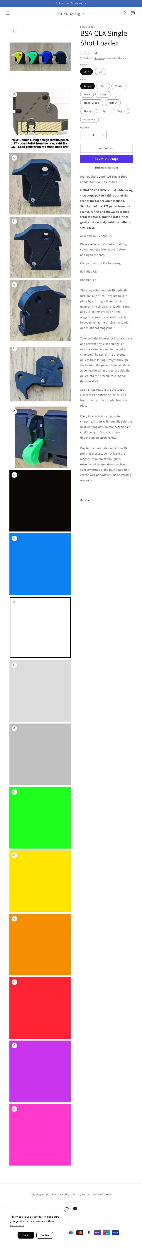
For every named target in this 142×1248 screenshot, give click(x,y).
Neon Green (91, 102)
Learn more (17, 1225)
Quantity (84, 127)
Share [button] (87, 500)
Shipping (99, 58)
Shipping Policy (39, 1194)
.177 (86, 71)
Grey (87, 94)
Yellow (113, 102)
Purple (121, 111)
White (119, 86)
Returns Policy (60, 1194)
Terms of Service (102, 1194)
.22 (100, 71)
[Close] (65, 1210)
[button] (8, 13)
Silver (102, 94)
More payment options (106, 167)
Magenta (89, 119)
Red (105, 111)
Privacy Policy (81, 1194)
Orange (88, 111)
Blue (103, 86)
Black (87, 86)
